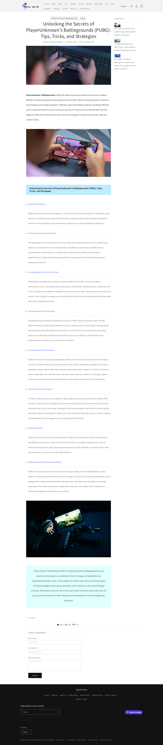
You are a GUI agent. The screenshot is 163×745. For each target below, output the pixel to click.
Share (69, 625)
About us (63, 695)
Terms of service (81, 740)
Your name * (33, 638)
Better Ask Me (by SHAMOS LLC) (34, 740)
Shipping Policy (97, 695)
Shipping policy (93, 740)
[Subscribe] (57, 712)
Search (47, 695)
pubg (83, 18)
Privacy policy (71, 740)
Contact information (106, 740)
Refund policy (61, 740)
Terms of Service (111, 695)
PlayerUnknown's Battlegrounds (64, 18)
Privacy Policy (73, 695)
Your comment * (34, 657)
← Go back (30, 617)
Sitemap (55, 695)
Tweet (61, 625)
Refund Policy (85, 695)
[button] (131, 6)
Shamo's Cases (81, 699)
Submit (35, 675)
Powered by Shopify (49, 740)
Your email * (33, 648)
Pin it (76, 625)
